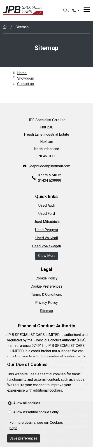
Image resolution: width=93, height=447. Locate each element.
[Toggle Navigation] (87, 10)
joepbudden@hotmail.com (49, 166)
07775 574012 (49, 175)
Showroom (25, 78)
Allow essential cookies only (36, 412)
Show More (46, 255)
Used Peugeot (46, 230)
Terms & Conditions (46, 294)
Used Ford (46, 213)
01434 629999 (49, 180)
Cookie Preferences (47, 286)
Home (22, 73)
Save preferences (23, 438)
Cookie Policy (47, 278)
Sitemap (46, 311)
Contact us (25, 84)
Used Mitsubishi (47, 222)
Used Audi (46, 205)
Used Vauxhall (46, 238)
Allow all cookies (26, 403)
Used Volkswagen (46, 246)
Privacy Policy (46, 302)
